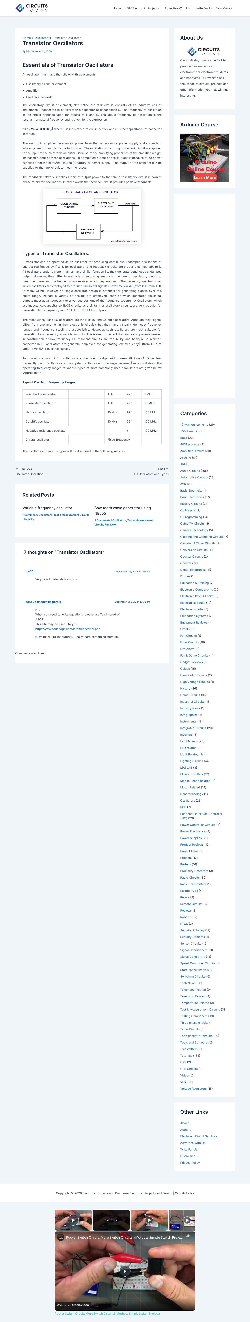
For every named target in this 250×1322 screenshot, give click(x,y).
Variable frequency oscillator (47, 508)
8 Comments (102, 520)
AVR (183, 484)
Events (185, 629)
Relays (184, 897)
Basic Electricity (191, 490)
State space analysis (194, 970)
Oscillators (45, 514)
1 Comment (30, 514)
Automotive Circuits (194, 477)
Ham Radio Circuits (193, 675)
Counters (186, 563)
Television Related (192, 996)
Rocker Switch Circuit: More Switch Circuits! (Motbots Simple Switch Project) (124, 1237)
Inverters (186, 734)
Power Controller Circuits (197, 825)
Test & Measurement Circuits (71, 514)
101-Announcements (194, 424)
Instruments (188, 721)
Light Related (189, 754)
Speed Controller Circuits (197, 963)
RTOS (184, 923)
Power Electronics (192, 831)
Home (117, 8)
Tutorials (186, 1055)
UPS (183, 1062)
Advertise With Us (177, 8)
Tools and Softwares (194, 1042)
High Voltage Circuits (195, 682)
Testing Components (194, 1016)
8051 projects (189, 444)
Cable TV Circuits (192, 523)
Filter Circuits (189, 642)
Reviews (186, 910)
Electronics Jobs (191, 609)
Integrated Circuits (193, 728)
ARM (183, 464)
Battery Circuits (191, 504)
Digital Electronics (193, 569)
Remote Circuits (191, 904)
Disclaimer (187, 1156)
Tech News (187, 983)
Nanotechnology (191, 794)
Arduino (185, 457)
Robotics (186, 917)
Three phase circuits (194, 1022)
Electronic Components (196, 589)
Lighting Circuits (191, 761)
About (184, 1123)
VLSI (183, 1082)
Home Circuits (190, 695)
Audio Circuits (190, 471)
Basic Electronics (192, 497)
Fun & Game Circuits (194, 655)
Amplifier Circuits (192, 451)
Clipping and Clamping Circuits (201, 537)
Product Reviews (192, 844)
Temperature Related (194, 1003)
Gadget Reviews (191, 662)
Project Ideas (189, 851)
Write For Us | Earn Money (214, 8)
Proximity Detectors (194, 871)
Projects (186, 858)
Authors (185, 1129)
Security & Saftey (192, 930)
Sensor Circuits (190, 943)
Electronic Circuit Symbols (198, 1136)
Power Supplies (191, 838)
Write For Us (188, 1149)
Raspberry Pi (189, 891)
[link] (60, 1237)
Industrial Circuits (192, 701)
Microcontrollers (191, 774)
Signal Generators (192, 956)
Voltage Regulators (193, 1088)
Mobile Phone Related (195, 781)
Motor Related (190, 787)
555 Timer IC (189, 431)
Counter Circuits (191, 556)
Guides (185, 668)
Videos (185, 1075)
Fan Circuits (188, 635)
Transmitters (188, 1049)
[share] (188, 1236)
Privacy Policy (190, 1162)
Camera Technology (194, 530)
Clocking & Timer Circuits (198, 543)
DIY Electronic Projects (143, 8)
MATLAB (186, 767)
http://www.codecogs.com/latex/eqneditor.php (67, 629)
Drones (185, 576)
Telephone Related (193, 989)
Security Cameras (192, 937)
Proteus (185, 864)
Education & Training (194, 583)
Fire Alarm (187, 649)
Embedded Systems (194, 616)
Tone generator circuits (196, 1036)
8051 (183, 438)
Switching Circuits (192, 976)
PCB (183, 807)
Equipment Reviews (193, 622)
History (185, 688)
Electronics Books (192, 602)
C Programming (191, 517)
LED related (188, 748)
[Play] (149, 1220)
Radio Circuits (190, 877)
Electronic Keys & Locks (196, 596)
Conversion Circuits (194, 550)
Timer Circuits (190, 1029)
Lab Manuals (189, 741)
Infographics (188, 715)
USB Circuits (189, 1069)
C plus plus (188, 510)
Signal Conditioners (193, 950)
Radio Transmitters (193, 884)
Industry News (190, 708)
